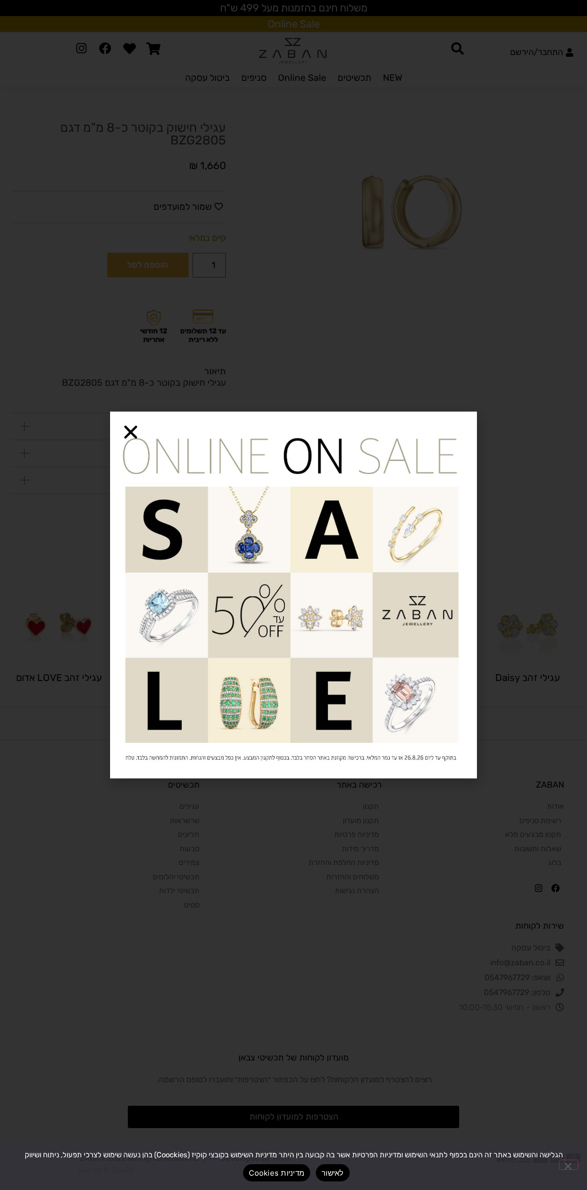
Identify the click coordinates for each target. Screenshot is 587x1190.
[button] (131, 432)
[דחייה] (568, 1165)
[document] (293, 595)
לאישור (333, 1172)
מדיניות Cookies (276, 1172)
